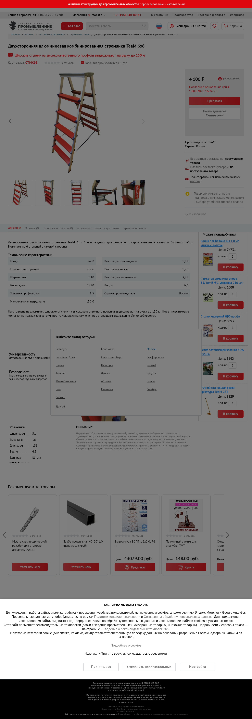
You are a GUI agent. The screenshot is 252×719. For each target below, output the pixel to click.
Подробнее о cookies (126, 645)
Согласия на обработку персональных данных (178, 616)
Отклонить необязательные (149, 667)
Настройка (197, 666)
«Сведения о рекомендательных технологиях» (135, 629)
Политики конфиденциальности (117, 616)
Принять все (101, 666)
